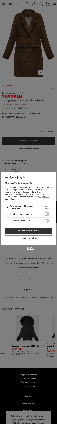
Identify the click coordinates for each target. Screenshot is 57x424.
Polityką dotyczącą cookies (16, 190)
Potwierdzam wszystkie (28, 230)
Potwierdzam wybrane (28, 238)
